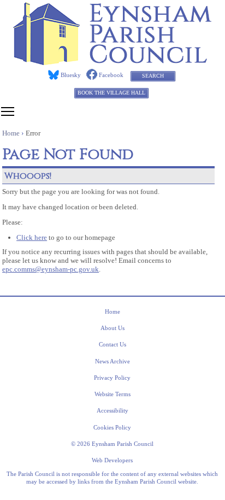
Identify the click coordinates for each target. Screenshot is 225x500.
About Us (112, 328)
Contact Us (112, 344)
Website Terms (112, 394)
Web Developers (112, 460)
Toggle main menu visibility (7, 111)
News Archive (112, 361)
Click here (31, 237)
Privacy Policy (112, 377)
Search (153, 76)
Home (112, 311)
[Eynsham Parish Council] (112, 62)
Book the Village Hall (111, 93)
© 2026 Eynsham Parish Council (112, 443)
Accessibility (112, 410)
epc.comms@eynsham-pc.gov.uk (50, 269)
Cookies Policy (112, 427)
